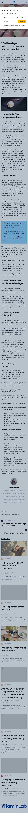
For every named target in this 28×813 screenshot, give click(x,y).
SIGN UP (22, 21)
